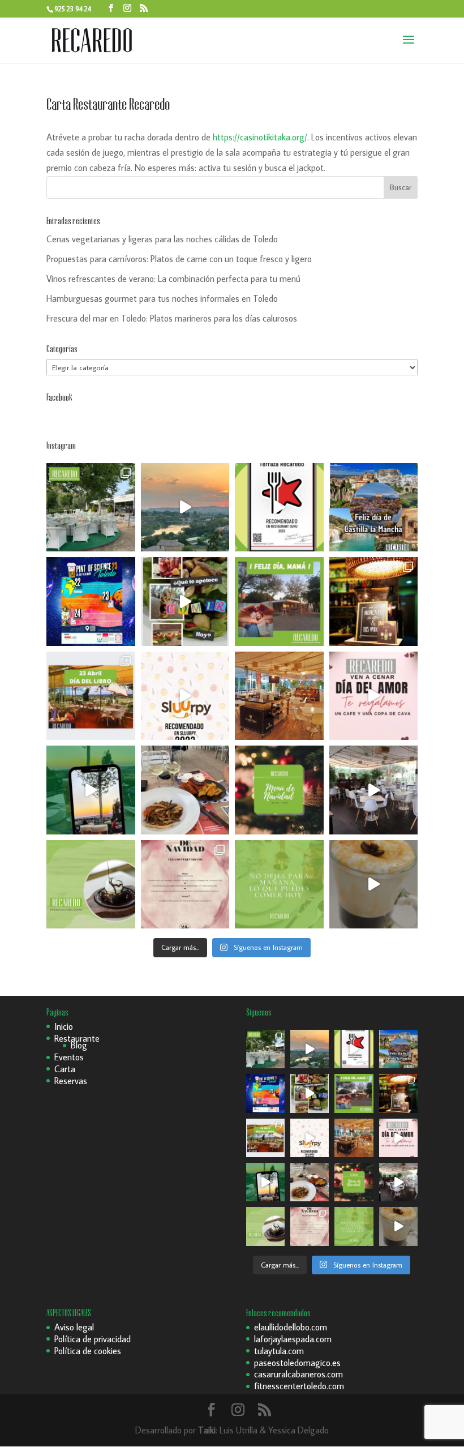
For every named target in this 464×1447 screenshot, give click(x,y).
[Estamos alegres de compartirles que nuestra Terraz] (185, 696)
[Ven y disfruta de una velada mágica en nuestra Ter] (373, 696)
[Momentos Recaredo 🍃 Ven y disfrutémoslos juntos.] (373, 790)
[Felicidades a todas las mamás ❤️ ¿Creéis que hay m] (279, 601)
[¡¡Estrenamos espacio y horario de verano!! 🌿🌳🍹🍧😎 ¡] (90, 507)
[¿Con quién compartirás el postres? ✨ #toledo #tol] (90, 884)
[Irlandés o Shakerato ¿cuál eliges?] (373, 884)
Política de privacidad (92, 1339)
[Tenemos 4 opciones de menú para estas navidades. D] (279, 790)
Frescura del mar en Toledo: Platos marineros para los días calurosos (171, 318)
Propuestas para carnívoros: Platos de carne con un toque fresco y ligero (179, 258)
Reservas (70, 1080)
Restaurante (77, 1038)
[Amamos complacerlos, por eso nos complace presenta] (185, 884)
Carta (64, 1068)
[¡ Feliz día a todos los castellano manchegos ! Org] (373, 507)
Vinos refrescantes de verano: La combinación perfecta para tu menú (173, 278)
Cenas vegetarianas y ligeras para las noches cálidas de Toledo (162, 239)
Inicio (63, 1026)
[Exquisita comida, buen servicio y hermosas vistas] (185, 790)
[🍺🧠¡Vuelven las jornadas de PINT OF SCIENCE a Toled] (90, 601)
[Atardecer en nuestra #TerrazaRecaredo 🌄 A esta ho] (185, 507)
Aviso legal (74, 1327)
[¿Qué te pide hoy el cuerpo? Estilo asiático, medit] (185, 601)
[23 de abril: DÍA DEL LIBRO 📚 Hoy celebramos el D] (90, 696)
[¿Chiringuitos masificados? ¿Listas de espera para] (373, 601)
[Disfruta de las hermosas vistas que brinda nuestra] (90, 790)
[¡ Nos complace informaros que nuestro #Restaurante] (279, 507)
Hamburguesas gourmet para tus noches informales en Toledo (162, 298)
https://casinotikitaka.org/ (260, 137)
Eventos (69, 1057)
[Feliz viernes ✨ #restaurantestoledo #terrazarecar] (279, 884)
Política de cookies (87, 1350)
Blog (79, 1045)
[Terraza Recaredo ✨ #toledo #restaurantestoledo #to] (279, 696)
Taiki (207, 1430)
